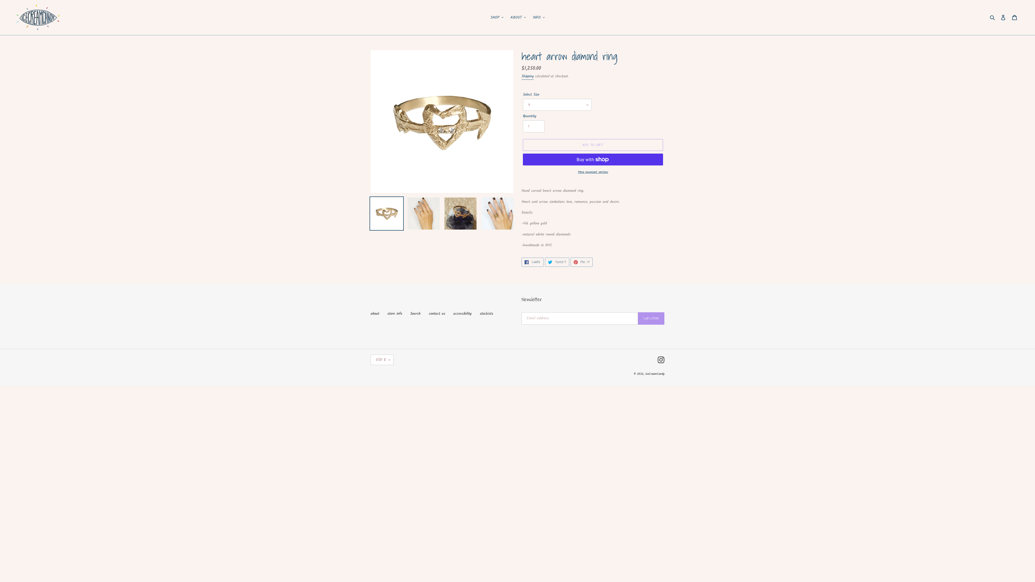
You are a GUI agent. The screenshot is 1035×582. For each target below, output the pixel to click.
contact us (437, 314)
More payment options (593, 172)
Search (415, 314)
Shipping (528, 76)
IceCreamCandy (654, 374)
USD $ (381, 360)
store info (394, 314)
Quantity (529, 116)
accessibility (462, 314)
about (375, 314)
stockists (486, 314)
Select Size (531, 95)
